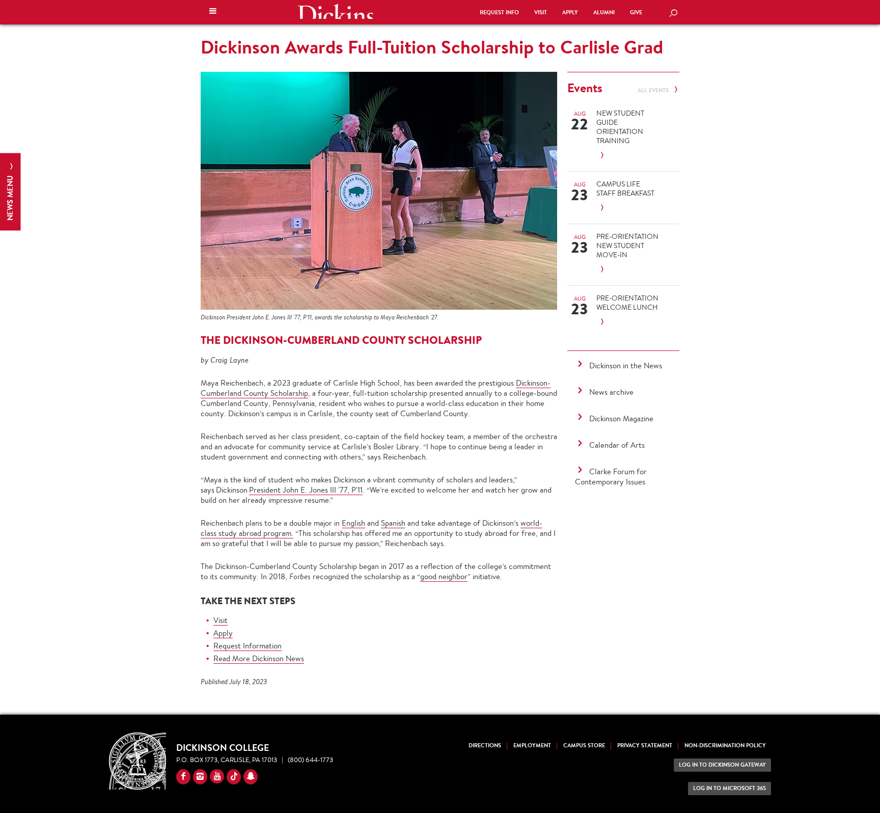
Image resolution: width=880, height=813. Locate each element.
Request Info (499, 12)
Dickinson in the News (625, 365)
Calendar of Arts (617, 445)
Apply (570, 12)
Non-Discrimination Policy (725, 745)
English (353, 523)
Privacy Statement (644, 745)
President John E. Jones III (292, 490)
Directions (485, 745)
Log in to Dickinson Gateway (722, 765)
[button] (213, 12)
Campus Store (584, 745)
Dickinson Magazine (621, 418)
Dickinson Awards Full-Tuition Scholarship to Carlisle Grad (432, 47)
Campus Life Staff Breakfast (625, 188)
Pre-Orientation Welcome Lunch (627, 302)
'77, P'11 (349, 490)
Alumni (604, 12)
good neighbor (444, 576)
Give (636, 12)
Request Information (247, 646)
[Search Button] (673, 13)
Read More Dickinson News (258, 658)
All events (654, 90)
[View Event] (627, 155)
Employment (532, 745)
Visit (540, 12)
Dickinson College (335, 11)
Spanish (393, 523)
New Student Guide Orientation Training (620, 127)
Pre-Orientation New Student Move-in (627, 245)
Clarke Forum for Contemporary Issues (611, 476)
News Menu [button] (10, 197)
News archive (611, 392)
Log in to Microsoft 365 (729, 788)
